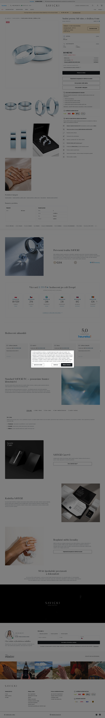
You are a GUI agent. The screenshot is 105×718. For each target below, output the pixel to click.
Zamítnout (56, 364)
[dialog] (52, 359)
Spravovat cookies (38, 364)
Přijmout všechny (67, 364)
